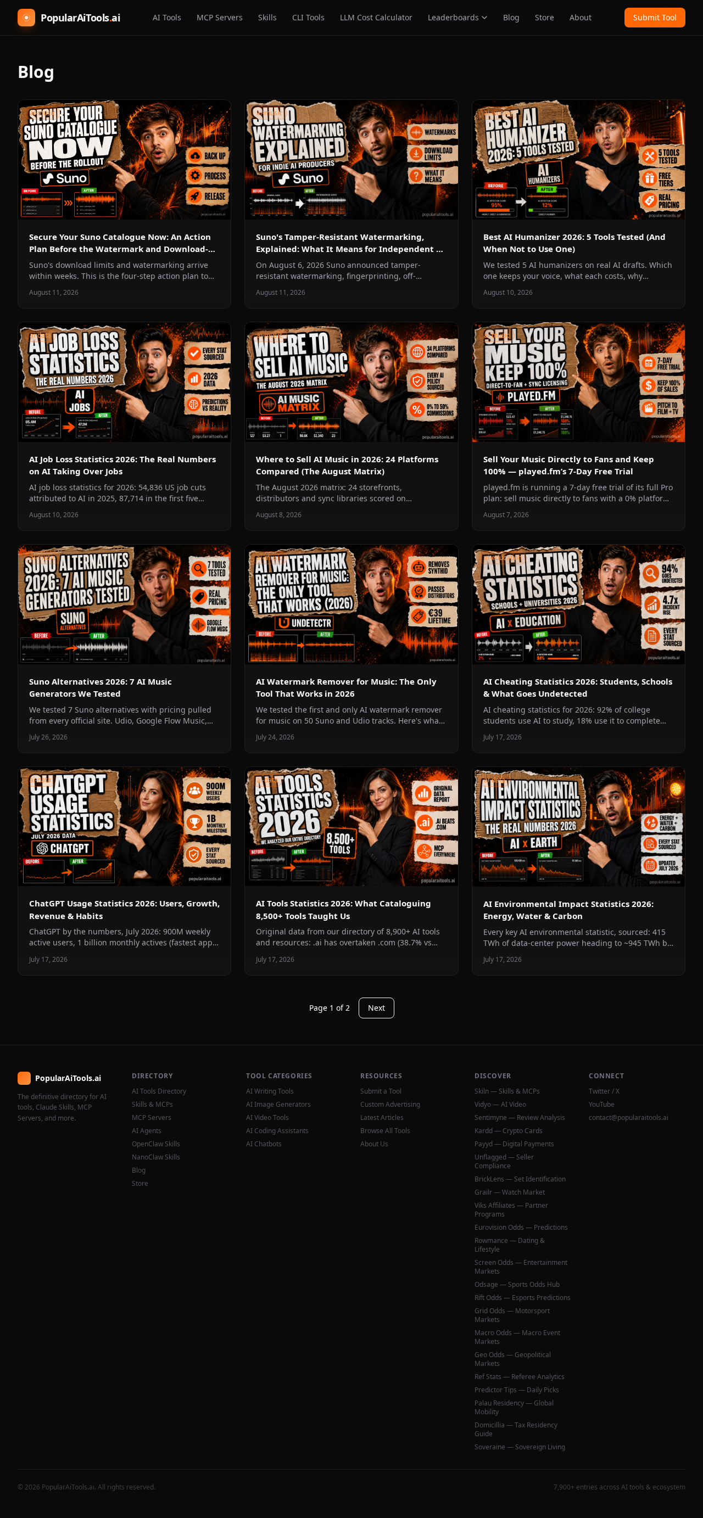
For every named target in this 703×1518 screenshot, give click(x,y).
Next (376, 1007)
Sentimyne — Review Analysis (520, 1117)
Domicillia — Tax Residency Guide (516, 1429)
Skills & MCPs (152, 1104)
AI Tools (167, 17)
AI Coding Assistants (277, 1131)
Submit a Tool (380, 1091)
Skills (267, 17)
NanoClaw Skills (156, 1157)
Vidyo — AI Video (500, 1104)
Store (544, 17)
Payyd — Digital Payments (514, 1144)
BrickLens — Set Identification (520, 1179)
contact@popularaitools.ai (628, 1117)
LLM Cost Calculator (376, 17)
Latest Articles (382, 1117)
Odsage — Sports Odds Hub (517, 1284)
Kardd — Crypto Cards (509, 1131)
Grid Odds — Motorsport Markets (512, 1315)
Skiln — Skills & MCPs (507, 1091)
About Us (374, 1144)
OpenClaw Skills (156, 1144)
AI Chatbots (264, 1144)
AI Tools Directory (159, 1091)
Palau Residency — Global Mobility (514, 1407)
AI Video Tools (267, 1117)
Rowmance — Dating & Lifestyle (510, 1245)
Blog (511, 17)
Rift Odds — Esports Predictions (523, 1297)
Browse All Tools (385, 1131)
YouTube (602, 1104)
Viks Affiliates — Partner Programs (511, 1210)
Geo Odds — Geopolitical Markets (513, 1359)
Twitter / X (604, 1091)
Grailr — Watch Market (510, 1192)
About (581, 17)
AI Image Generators (278, 1104)
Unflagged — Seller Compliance (504, 1161)
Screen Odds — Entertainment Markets (521, 1267)
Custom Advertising (390, 1104)
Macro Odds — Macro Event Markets (517, 1337)
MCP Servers (220, 17)
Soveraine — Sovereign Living (520, 1447)
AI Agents (146, 1131)
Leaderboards (453, 17)
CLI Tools (308, 17)
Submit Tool (655, 17)
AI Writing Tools (270, 1091)
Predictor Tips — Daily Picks (517, 1390)
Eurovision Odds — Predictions (521, 1227)
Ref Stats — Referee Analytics (520, 1377)
